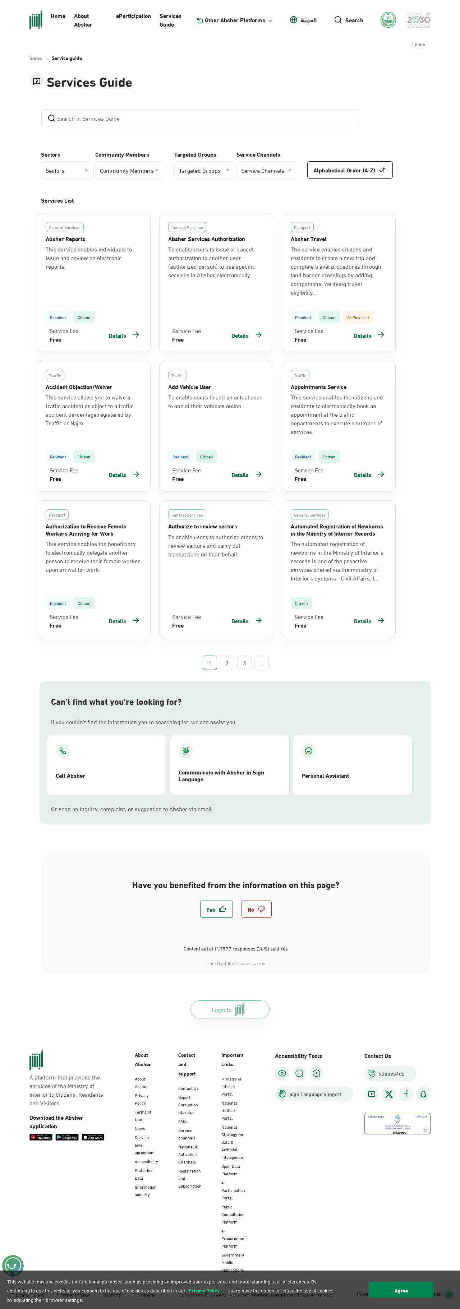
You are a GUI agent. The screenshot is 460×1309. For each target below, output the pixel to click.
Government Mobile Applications (232, 1261)
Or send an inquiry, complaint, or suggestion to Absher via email (131, 808)
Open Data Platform (230, 1169)
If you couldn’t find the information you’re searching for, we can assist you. (144, 721)
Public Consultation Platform (233, 1213)
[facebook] (406, 1094)
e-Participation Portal (233, 1189)
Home (58, 15)
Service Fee (64, 330)
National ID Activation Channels (188, 1153)
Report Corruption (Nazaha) (188, 1104)
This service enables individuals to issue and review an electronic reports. (89, 257)
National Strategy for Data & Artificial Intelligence (232, 1142)
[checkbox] (216, 909)
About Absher (83, 19)
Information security (146, 1190)
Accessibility (146, 1161)
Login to (221, 1009)
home (35, 58)
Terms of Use (143, 1115)
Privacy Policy (142, 1098)
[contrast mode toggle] (282, 1073)
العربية (309, 19)
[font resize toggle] (299, 1073)
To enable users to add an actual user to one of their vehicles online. (215, 401)
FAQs (183, 1121)
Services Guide (170, 19)
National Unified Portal (229, 1109)
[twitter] (389, 1094)
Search (354, 19)
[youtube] (371, 1094)
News (140, 1128)
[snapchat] (423, 1094)
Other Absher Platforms (235, 19)
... (261, 662)
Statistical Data (144, 1173)
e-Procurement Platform (233, 1237)
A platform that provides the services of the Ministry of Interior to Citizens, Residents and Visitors (66, 1090)
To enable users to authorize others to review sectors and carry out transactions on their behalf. (215, 545)
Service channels (187, 1133)
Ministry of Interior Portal (231, 1085)
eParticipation (133, 15)
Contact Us (188, 1088)
